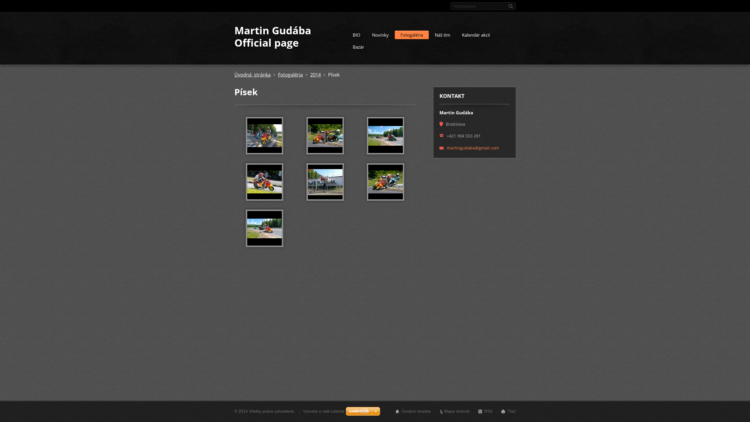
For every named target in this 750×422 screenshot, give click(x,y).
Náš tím (442, 35)
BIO (356, 35)
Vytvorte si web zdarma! (324, 411)
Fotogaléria (411, 35)
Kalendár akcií (476, 35)
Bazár (358, 47)
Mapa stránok (457, 411)
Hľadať (510, 6)
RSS (488, 411)
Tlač (512, 411)
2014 (315, 75)
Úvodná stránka (252, 75)
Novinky (380, 35)
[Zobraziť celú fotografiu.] (264, 135)
